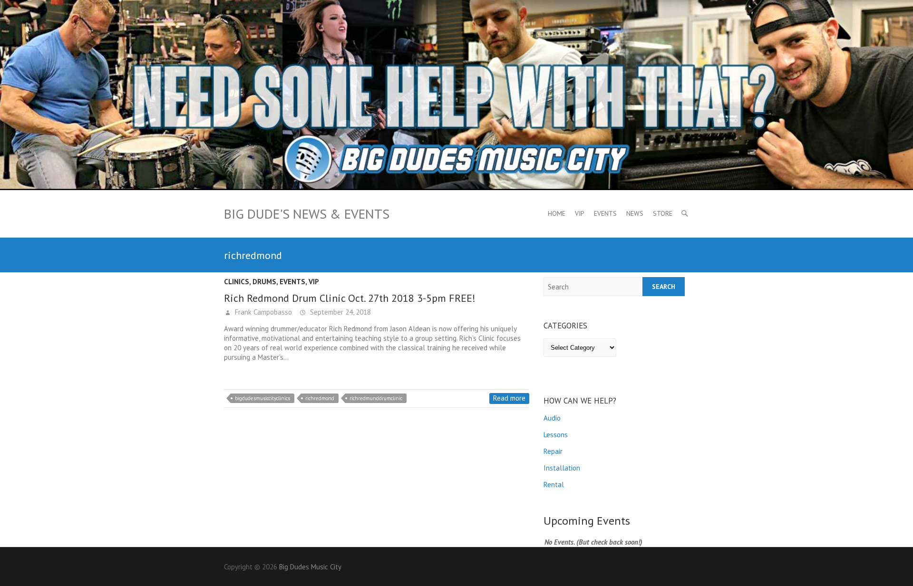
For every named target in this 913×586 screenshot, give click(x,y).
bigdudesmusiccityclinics (262, 398)
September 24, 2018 (339, 312)
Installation (562, 467)
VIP (579, 213)
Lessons (556, 434)
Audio (552, 418)
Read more (509, 398)
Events (605, 213)
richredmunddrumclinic (376, 398)
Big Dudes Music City (310, 566)
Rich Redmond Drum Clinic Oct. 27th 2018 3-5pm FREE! (350, 298)
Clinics (236, 281)
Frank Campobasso (262, 312)
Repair (553, 451)
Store (662, 213)
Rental (554, 484)
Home (556, 213)
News (634, 213)
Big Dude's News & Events (306, 213)
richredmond (319, 398)
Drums (264, 281)
